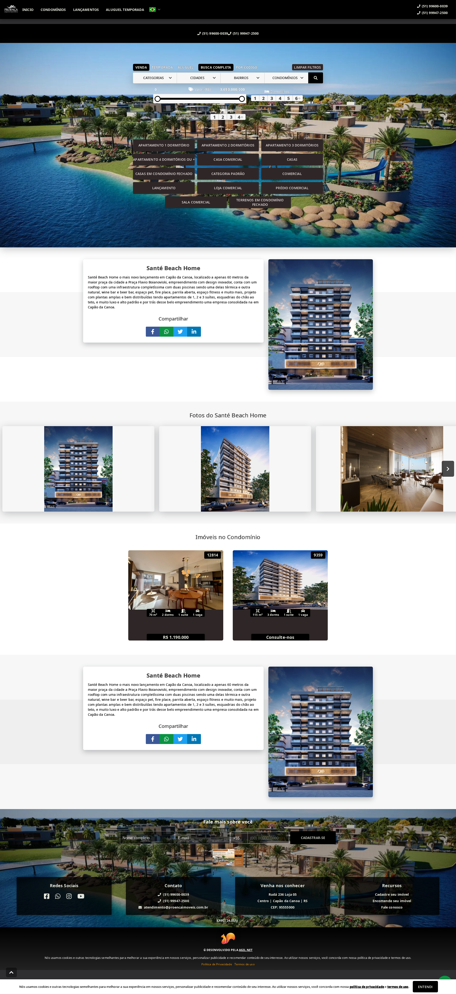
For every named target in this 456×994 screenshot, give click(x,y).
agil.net (245, 950)
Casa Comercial (228, 159)
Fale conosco (392, 907)
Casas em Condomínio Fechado (163, 173)
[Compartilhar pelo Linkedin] (194, 332)
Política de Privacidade (216, 964)
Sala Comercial (196, 202)
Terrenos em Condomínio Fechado (260, 202)
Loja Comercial (228, 188)
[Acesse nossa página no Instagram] (69, 896)
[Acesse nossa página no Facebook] (46, 896)
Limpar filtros (307, 67)
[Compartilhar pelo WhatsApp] (166, 332)
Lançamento (164, 188)
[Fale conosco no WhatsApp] (58, 896)
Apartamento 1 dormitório (163, 145)
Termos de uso (244, 964)
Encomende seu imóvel (392, 901)
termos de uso (397, 987)
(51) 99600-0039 (215, 33)
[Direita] (448, 469)
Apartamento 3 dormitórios (292, 145)
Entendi (425, 987)
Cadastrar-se (313, 837)
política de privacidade (367, 987)
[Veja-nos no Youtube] (80, 896)
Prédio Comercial (292, 188)
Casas (292, 159)
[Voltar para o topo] (11, 972)
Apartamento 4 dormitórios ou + (164, 159)
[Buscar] (315, 77)
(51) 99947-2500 (246, 33)
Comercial (292, 173)
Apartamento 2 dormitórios (228, 145)
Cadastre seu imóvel (392, 894)
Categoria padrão (228, 173)
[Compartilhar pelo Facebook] (153, 332)
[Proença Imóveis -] (228, 858)
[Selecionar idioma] (155, 9)
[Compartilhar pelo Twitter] (180, 332)
